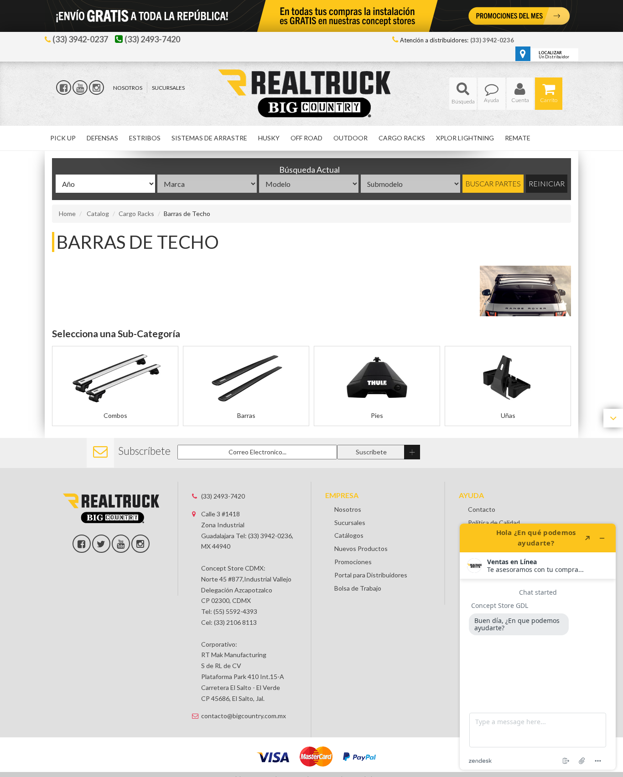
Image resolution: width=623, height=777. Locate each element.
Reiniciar (547, 183)
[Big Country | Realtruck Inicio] (311, 77)
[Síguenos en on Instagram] (140, 544)
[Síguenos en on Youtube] (121, 544)
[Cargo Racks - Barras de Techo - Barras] (246, 378)
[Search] (463, 93)
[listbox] (105, 184)
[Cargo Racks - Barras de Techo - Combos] (115, 378)
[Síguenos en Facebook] (63, 87)
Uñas (508, 415)
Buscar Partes (493, 183)
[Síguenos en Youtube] (80, 87)
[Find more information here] (537, 646)
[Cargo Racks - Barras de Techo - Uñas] (508, 378)
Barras (246, 415)
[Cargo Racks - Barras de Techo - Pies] (377, 378)
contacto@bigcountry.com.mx (243, 716)
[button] (463, 93)
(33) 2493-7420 (223, 496)
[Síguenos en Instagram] (96, 87)
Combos (115, 415)
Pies (377, 415)
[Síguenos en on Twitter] (101, 544)
